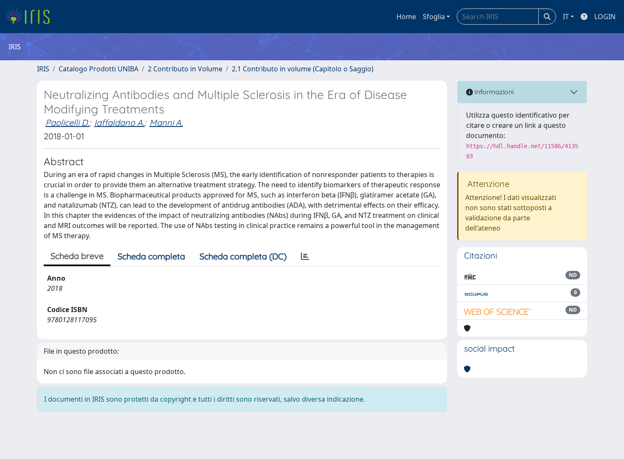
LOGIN (605, 16)
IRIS (43, 68)
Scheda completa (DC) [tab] (243, 256)
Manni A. (166, 122)
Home (406, 16)
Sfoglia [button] (434, 16)
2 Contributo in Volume (185, 68)
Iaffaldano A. (119, 122)
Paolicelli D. (67, 122)
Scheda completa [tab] (151, 256)
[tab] (305, 256)
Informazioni (493, 91)
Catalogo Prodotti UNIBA (98, 68)
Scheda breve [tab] (77, 256)
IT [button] (566, 16)
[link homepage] (30, 16)
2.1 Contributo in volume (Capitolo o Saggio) (303, 68)
